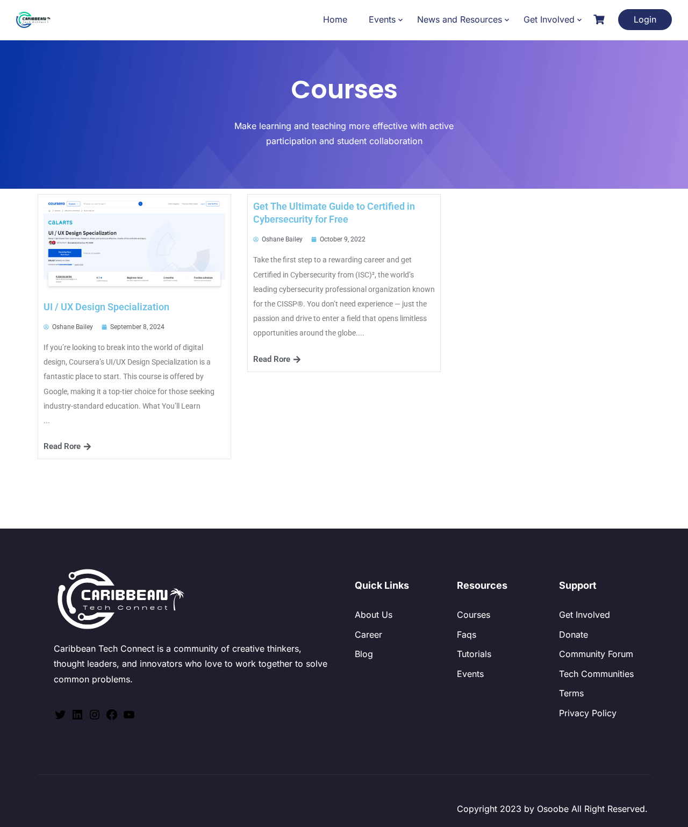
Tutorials (474, 653)
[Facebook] (111, 717)
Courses (473, 614)
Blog (364, 653)
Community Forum (596, 653)
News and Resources (459, 19)
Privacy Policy (588, 713)
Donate (573, 634)
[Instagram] (94, 717)
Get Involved (549, 19)
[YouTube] (129, 717)
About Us (373, 614)
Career (368, 634)
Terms (571, 693)
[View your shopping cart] (600, 20)
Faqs (466, 634)
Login (645, 19)
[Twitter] (60, 717)
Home (335, 19)
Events (382, 19)
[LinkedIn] (77, 717)
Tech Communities (596, 673)
